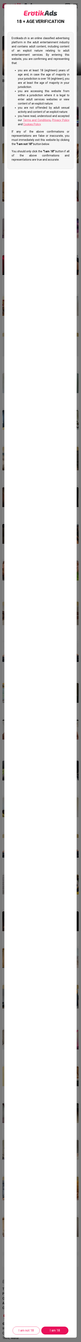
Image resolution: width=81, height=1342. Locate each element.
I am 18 (55, 1330)
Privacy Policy (60, 120)
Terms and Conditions (37, 120)
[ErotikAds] (40, 13)
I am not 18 (26, 1330)
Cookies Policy (32, 124)
